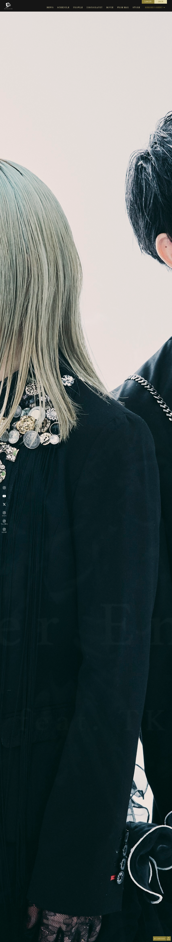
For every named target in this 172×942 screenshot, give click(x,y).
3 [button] (89, 939)
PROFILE (78, 8)
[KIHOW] (4, 529)
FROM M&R (123, 8)
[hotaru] (4, 513)
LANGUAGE (160, 938)
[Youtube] (4, 496)
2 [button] (86, 939)
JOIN (160, 2)
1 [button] (83, 939)
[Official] (4, 488)
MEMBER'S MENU (153, 8)
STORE (136, 8)
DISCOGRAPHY (94, 8)
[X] (4, 504)
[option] (86, 471)
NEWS (50, 8)
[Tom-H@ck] (4, 521)
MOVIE (109, 8)
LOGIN (148, 2)
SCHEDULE (63, 8)
